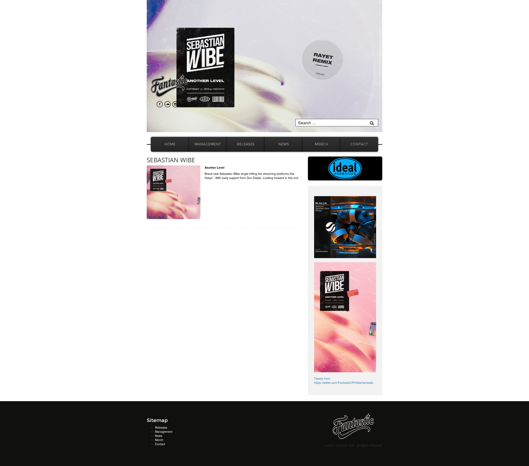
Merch (321, 144)
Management (207, 144)
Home (169, 144)
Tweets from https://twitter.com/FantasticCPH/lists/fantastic (343, 380)
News (283, 144)
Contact (359, 144)
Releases (246, 144)
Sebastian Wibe (171, 160)
